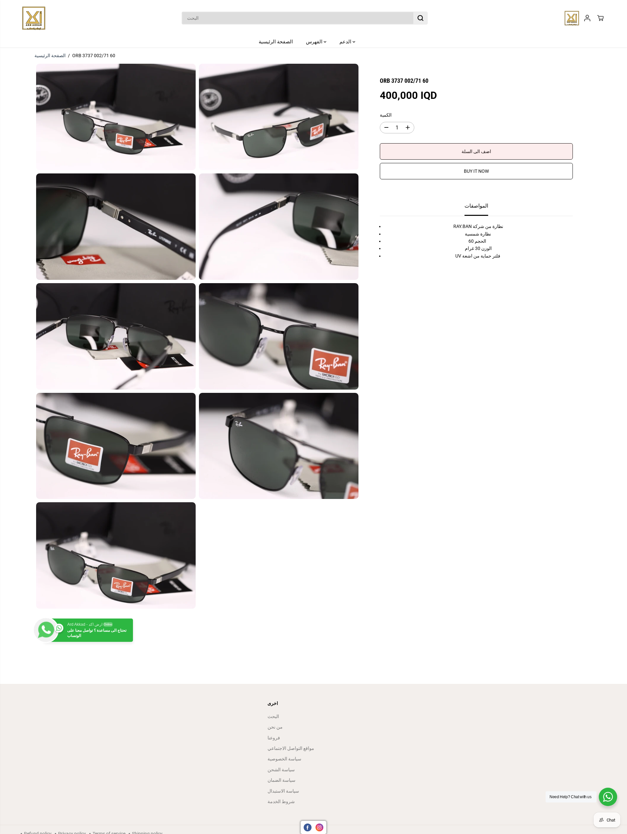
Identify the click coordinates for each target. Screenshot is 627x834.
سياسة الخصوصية (284, 758)
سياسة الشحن (281, 769)
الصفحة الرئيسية (276, 42)
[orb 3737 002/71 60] (116, 117)
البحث (273, 716)
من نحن (275, 727)
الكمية (386, 115)
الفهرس (315, 42)
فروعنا (274, 737)
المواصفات (476, 206)
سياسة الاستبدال (283, 791)
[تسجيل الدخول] (587, 18)
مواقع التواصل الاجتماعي (291, 748)
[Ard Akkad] (34, 18)
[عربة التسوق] (600, 18)
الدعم (346, 42)
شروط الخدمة (281, 801)
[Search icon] (420, 18)
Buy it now (476, 171)
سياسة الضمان (281, 780)
